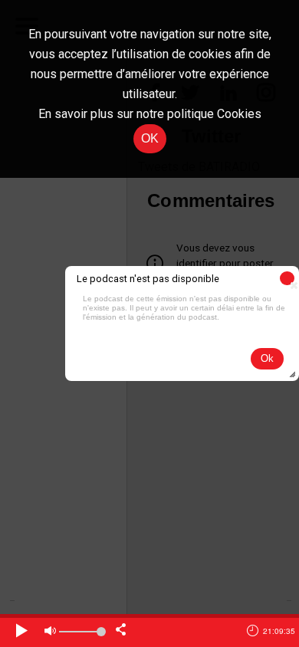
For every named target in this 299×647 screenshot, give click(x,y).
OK (150, 138)
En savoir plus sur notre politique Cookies (149, 114)
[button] (287, 278)
